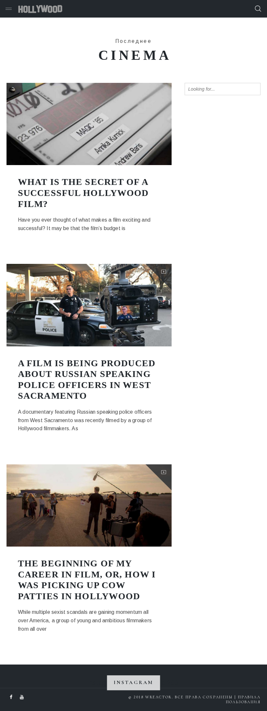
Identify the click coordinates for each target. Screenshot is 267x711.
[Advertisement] (226, 148)
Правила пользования (243, 699)
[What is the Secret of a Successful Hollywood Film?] (89, 124)
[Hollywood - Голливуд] (40, 9)
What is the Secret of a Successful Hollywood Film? (83, 193)
